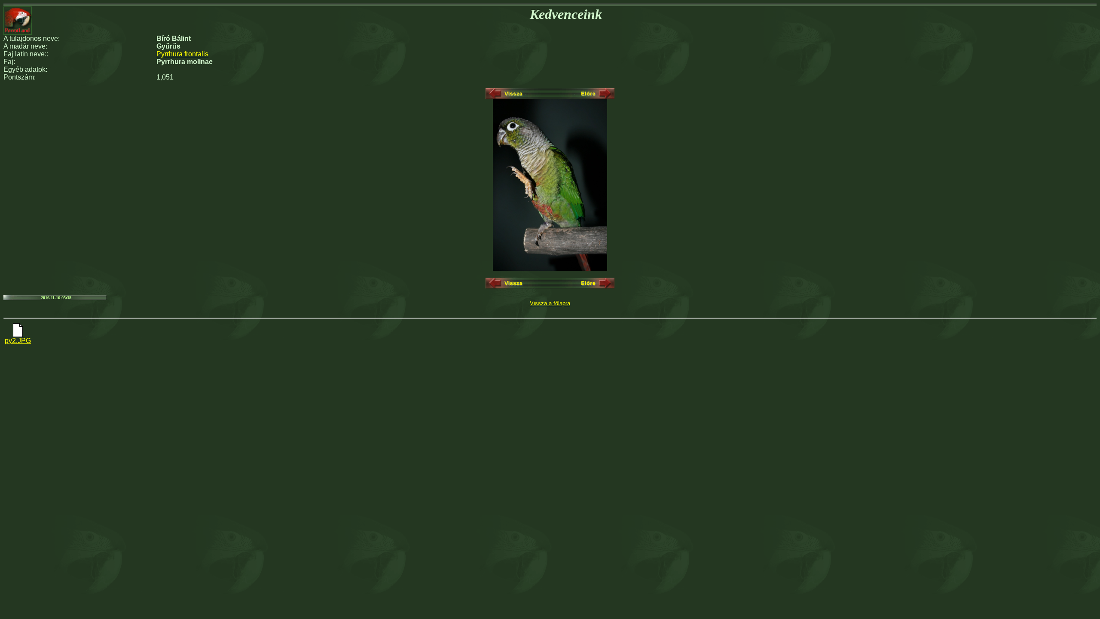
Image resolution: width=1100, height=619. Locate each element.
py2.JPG (18, 340)
